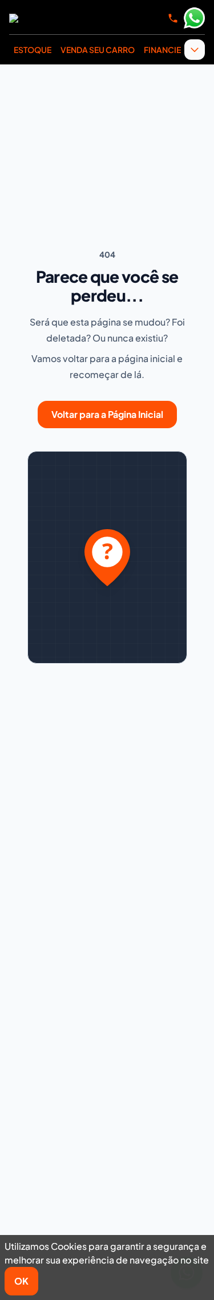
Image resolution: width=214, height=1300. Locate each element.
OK (21, 1281)
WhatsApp (194, 18)
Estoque (32, 49)
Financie (162, 49)
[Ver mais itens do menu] (194, 49)
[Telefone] (173, 18)
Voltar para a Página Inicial (107, 414)
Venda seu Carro (97, 49)
